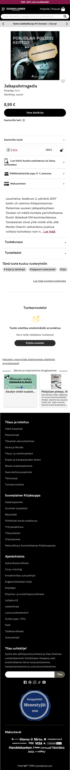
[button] (3, 9)
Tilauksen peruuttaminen (20, 441)
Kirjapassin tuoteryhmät (42, 269)
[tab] (35, 242)
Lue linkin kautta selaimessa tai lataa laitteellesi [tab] (29, 162)
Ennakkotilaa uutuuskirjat (20, 575)
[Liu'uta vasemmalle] (3, 24)
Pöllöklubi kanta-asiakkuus (21, 520)
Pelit (7, 625)
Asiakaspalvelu (14, 502)
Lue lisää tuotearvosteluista (49, 280)
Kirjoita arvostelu (35, 343)
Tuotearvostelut (14, 484)
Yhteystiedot (13, 533)
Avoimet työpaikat (16, 508)
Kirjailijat (10, 587)
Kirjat (63, 269)
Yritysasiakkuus (14, 526)
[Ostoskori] (63, 8)
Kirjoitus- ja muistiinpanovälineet (24, 594)
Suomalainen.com (43, 765)
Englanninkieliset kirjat (18, 581)
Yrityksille (45, 9)
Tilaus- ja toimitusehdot (19, 453)
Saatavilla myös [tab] (13, 139)
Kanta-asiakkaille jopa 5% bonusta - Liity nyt (35, 24)
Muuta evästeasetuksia (18, 465)
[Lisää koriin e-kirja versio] (61, 150)
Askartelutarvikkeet (17, 563)
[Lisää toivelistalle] (63, 81)
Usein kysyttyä (14, 428)
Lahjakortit (11, 600)
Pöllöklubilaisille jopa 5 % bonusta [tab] (30, 173)
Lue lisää (49, 231)
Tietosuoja (11, 478)
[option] (35, 24)
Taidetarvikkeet (14, 631)
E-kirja (14, 150)
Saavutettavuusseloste (18, 472)
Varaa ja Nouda (14, 447)
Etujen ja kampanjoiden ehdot (23, 459)
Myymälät (11, 514)
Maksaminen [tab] (18, 183)
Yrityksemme (12, 539)
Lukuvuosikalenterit (16, 612)
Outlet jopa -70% (15, 618)
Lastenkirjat (12, 606)
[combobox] (35, 16)
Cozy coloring (13, 569)
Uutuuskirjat (12, 637)
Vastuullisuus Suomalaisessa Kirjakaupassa (30, 545)
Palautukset (12, 434)
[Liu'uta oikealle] (66, 24)
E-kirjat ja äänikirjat (14, 269)
